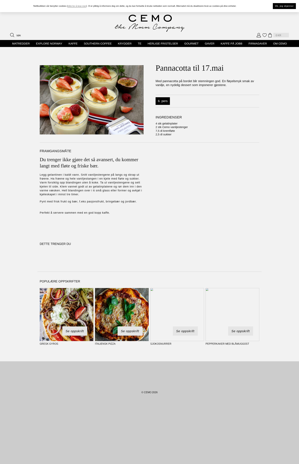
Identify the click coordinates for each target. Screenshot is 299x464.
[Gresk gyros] (66, 314)
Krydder (125, 43)
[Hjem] (149, 23)
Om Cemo (280, 43)
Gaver (209, 43)
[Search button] (12, 35)
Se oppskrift (75, 331)
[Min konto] (259, 35)
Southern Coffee (98, 43)
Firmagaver (258, 43)
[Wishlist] (264, 35)
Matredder (21, 43)
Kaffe (73, 43)
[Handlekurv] (270, 35)
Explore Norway (49, 43)
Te (139, 43)
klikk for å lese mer (77, 6)
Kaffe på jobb (231, 43)
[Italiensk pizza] (122, 314)
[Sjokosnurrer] (177, 314)
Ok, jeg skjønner (284, 6)
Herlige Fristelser (163, 43)
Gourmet (191, 43)
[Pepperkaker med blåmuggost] (232, 314)
